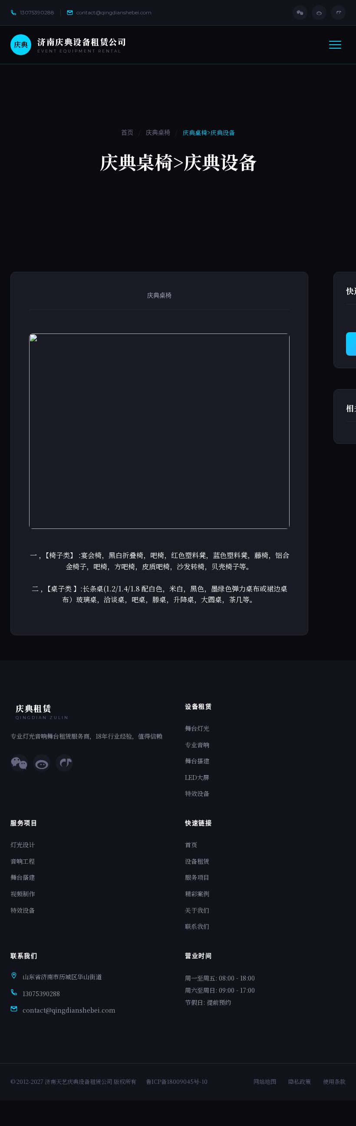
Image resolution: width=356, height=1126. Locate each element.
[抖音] (338, 12)
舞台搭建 (197, 760)
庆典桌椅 (158, 132)
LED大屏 (197, 777)
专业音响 (197, 744)
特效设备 (197, 793)
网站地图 (265, 1081)
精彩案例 (197, 893)
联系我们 (197, 926)
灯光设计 (22, 844)
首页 (127, 132)
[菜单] (335, 44)
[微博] (319, 12)
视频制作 (22, 893)
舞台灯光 (197, 728)
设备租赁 (197, 861)
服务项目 (197, 877)
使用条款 (334, 1081)
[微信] (300, 12)
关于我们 (197, 910)
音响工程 (22, 861)
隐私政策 (299, 1081)
